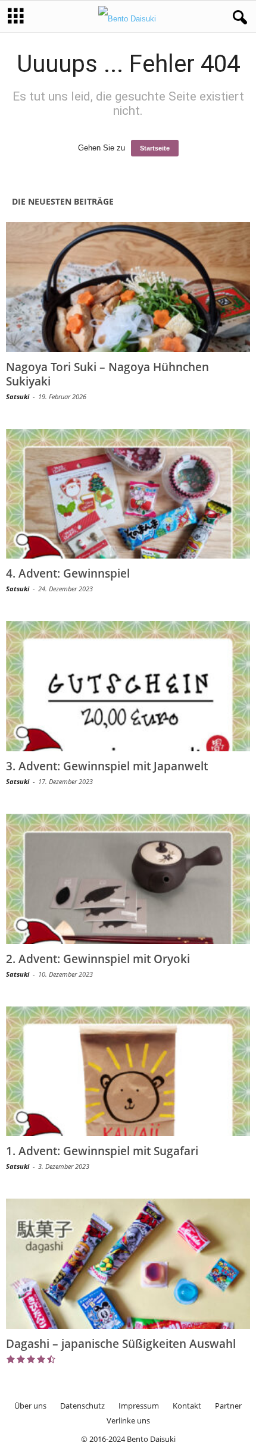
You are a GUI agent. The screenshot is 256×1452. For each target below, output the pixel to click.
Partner (228, 1405)
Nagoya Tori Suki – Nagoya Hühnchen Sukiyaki (107, 374)
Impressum (138, 1405)
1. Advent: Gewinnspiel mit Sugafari (102, 1151)
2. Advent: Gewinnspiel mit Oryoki (98, 959)
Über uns (30, 1405)
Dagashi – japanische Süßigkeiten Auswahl (121, 1343)
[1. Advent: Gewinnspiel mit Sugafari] (128, 1071)
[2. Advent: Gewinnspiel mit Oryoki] (128, 879)
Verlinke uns (128, 1420)
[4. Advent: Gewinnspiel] (128, 494)
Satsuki (17, 396)
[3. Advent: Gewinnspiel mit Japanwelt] (128, 686)
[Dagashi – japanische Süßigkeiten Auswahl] (128, 1264)
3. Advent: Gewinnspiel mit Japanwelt (107, 766)
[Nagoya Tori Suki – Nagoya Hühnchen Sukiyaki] (128, 287)
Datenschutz (82, 1405)
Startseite (155, 148)
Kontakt (187, 1405)
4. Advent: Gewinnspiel (68, 573)
